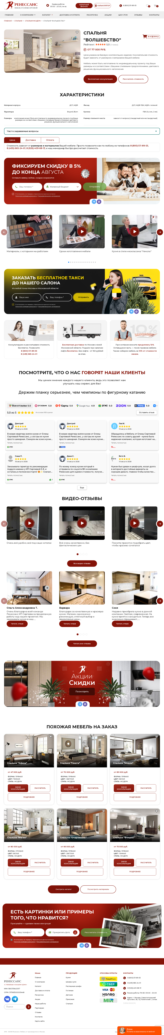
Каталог (46, 15)
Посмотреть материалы (98, 889)
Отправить (94, 187)
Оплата (50, 140)
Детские (69, 995)
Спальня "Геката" (70, 763)
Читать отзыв (17, 624)
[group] (29, 231)
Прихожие (70, 999)
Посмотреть (82, 691)
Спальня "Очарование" (73, 837)
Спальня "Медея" (123, 763)
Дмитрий (71, 423)
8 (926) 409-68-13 (35, 148)
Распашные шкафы (73, 986)
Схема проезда (129, 1003)
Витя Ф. (122, 456)
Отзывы (138, 15)
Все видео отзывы (82, 563)
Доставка (30, 140)
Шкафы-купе (71, 982)
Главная (9, 15)
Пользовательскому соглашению (49, 196)
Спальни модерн (33, 21)
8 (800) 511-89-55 (139, 146)
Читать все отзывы (82, 644)
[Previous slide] (4, 232)
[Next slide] (160, 232)
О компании (26, 15)
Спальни (18, 21)
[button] (68, 262)
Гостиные (69, 991)
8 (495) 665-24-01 (16, 148)
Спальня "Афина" (17, 763)
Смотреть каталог (64, 889)
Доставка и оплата (70, 15)
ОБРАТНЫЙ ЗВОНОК (84, 5)
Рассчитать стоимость (133, 79)
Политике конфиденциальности (26, 196)
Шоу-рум (122, 15)
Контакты (154, 15)
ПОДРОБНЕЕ (29, 797)
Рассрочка (92, 15)
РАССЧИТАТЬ (40, 788)
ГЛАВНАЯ (8, 21)
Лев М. (122, 423)
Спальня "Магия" (17, 837)
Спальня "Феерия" (124, 837)
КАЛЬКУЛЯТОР (104, 6)
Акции (108, 15)
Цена (12, 140)
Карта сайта (39, 1021)
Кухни (68, 977)
